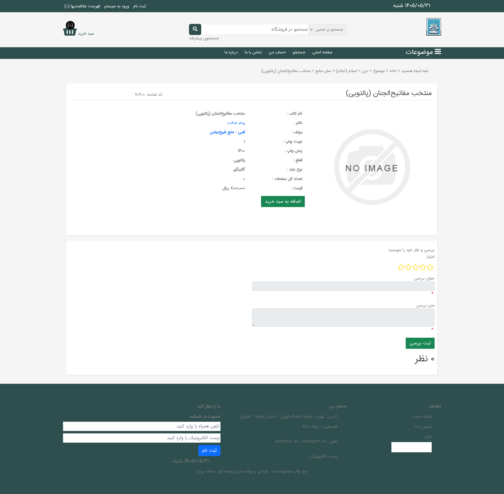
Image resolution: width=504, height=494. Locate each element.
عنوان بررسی (424, 278)
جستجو (299, 52)
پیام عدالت (236, 123)
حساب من (277, 52)
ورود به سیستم (116, 6)
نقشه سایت (422, 416)
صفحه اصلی (322, 52)
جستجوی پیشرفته (204, 38)
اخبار (428, 437)
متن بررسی (425, 305)
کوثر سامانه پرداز (210, 471)
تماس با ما (253, 52)
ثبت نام (139, 6)
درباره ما (231, 52)
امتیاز (430, 256)
